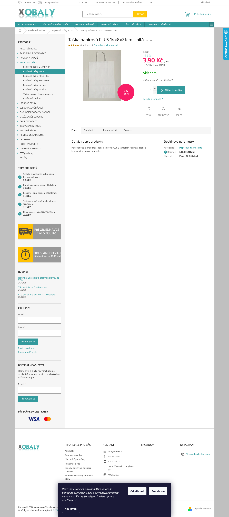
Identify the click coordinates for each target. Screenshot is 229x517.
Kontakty (84, 2)
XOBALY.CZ (113, 475)
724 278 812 (114, 461)
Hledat (140, 14)
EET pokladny (27, 153)
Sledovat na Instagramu (198, 454)
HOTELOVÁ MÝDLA (29, 144)
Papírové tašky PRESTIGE (36, 76)
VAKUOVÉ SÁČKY (28, 130)
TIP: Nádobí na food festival (32, 287)
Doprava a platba (105, 2)
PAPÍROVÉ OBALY (28, 121)
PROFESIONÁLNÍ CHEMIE (32, 135)
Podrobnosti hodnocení (106, 45)
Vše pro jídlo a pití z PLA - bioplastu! (37, 294)
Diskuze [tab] (128, 130)
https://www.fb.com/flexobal (121, 468)
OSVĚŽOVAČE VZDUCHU (31, 117)
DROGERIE (25, 139)
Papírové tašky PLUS (33, 71)
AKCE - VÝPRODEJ (28, 48)
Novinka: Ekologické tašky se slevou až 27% (38, 279)
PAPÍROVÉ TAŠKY (28, 62)
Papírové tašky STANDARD (36, 67)
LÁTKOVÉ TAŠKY (28, 103)
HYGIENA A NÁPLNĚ (29, 58)
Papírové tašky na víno (34, 89)
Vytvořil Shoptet (203, 508)
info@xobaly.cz (115, 451)
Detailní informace (152, 99)
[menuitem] (27, 24)
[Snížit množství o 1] (155, 92)
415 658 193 (114, 456)
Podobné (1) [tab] (90, 130)
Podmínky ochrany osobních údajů (79, 477)
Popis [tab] (74, 130)
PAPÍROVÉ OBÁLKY (32, 98)
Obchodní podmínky (132, 2)
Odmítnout (137, 491)
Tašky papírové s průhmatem (38, 94)
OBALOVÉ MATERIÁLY (30, 148)
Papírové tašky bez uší (34, 85)
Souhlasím (158, 491)
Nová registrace (26, 348)
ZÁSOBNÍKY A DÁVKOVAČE (33, 53)
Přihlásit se (28, 341)
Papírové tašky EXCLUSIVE (36, 80)
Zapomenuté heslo (27, 352)
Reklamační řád (72, 464)
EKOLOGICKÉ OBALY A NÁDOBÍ (35, 112)
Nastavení (71, 509)
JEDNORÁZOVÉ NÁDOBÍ (31, 108)
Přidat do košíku (173, 90)
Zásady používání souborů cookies (78, 469)
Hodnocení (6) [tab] (110, 130)
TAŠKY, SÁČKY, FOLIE (30, 126)
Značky (23, 157)
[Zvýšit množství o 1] (155, 88)
